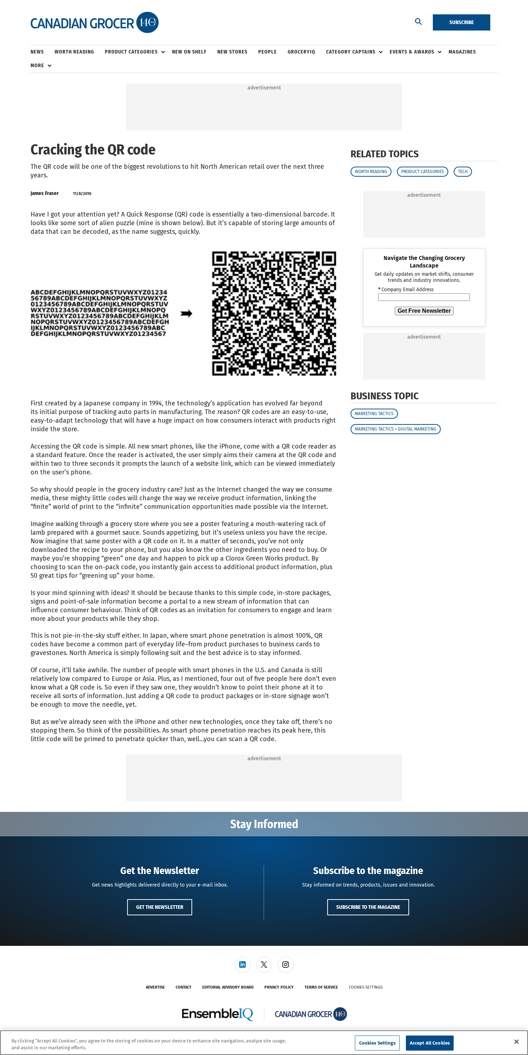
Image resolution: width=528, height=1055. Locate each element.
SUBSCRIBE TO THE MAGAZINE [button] (368, 907)
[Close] (516, 1042)
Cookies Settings (366, 987)
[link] (243, 965)
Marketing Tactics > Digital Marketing (395, 429)
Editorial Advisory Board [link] (228, 987)
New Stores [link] (232, 52)
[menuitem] (43, 52)
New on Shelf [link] (189, 52)
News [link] (37, 52)
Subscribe (461, 22)
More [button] (37, 65)
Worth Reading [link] (74, 52)
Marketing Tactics (374, 414)
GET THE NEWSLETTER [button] (159, 907)
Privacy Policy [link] (279, 987)
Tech (463, 171)
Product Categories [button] (131, 52)
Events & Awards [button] (412, 52)
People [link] (267, 52)
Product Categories (422, 171)
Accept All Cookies (430, 1043)
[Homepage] (95, 22)
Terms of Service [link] (321, 987)
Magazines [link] (462, 52)
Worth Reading (371, 171)
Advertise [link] (155, 987)
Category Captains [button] (350, 52)
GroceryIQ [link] (301, 52)
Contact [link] (183, 987)
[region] (264, 1042)
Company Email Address (406, 290)
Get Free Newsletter (424, 311)
